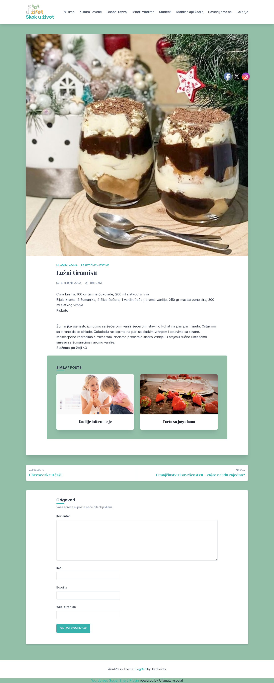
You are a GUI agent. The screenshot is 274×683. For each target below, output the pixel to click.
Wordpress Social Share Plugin (115, 680)
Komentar (63, 516)
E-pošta (61, 587)
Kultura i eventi (90, 12)
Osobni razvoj (117, 12)
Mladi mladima (143, 12)
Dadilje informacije (95, 421)
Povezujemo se (220, 12)
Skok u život (40, 17)
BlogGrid (140, 669)
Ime (58, 568)
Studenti (165, 12)
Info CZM (96, 282)
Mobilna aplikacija (189, 12)
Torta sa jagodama (178, 421)
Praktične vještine (95, 265)
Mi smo (69, 12)
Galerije (242, 12)
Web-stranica (66, 606)
